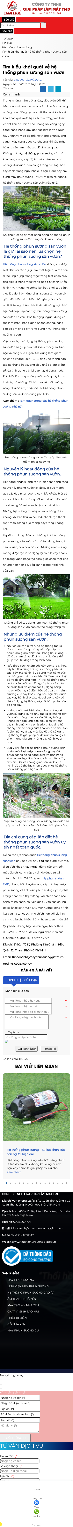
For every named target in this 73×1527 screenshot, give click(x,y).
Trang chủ (36, 1498)
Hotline (36, 1516)
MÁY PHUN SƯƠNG (20, 1280)
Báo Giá (9, 19)
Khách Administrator (28, 79)
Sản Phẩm (10, 1273)
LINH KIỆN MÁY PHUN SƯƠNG (28, 1286)
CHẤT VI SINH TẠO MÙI (23, 1311)
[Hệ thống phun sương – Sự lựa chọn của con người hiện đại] (36, 1107)
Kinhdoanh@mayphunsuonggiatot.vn (36, 1228)
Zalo (36, 1507)
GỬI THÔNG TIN (16, 1438)
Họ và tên (9, 1456)
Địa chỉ (7, 1476)
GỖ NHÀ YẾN (16, 1324)
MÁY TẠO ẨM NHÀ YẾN (23, 1305)
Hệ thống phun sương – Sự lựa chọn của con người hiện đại (36, 1152)
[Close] (1, 1384)
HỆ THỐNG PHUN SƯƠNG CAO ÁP (31, 1292)
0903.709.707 (22, 1222)
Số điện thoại (11, 1466)
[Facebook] (43, 89)
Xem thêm (14, 1172)
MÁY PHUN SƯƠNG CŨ (23, 1330)
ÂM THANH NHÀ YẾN (21, 1299)
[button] (22, 94)
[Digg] (58, 89)
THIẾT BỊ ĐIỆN (17, 1318)
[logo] (36, 14)
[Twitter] (50, 89)
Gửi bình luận (26, 1048)
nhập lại (50, 1048)
